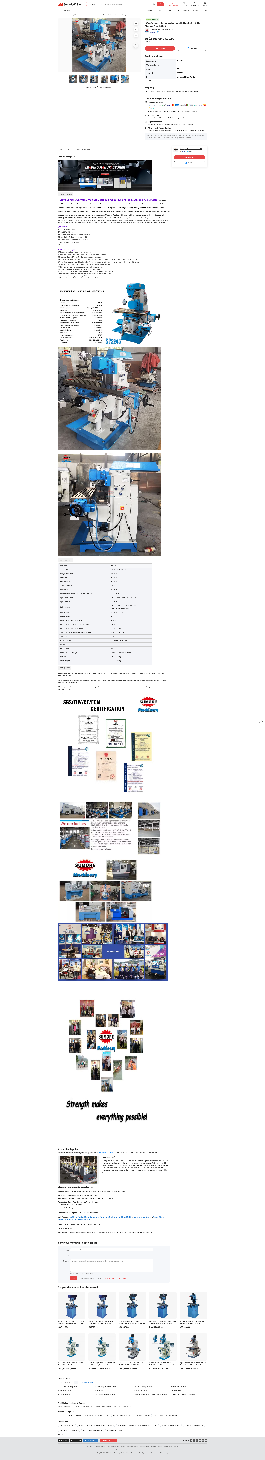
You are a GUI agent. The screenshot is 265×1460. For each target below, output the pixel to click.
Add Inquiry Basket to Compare (99, 87)
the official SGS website (107, 1153)
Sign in (205, 5)
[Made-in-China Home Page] (69, 4)
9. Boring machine (64, 1394)
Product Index (168, 1446)
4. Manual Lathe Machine (178, 1387)
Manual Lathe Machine (107, 1217)
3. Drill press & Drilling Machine (142, 1387)
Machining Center (139, 1217)
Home (60, 15)
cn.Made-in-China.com (152, 1449)
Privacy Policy (164, 1453)
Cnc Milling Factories (85, 1425)
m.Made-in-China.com (137, 1449)
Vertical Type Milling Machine (170, 1425)
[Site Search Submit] (160, 4)
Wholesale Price (144, 1446)
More (60, 1434)
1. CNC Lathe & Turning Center (67, 1387)
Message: (66, 1261)
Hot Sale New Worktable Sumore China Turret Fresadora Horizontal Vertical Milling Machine (100, 1323)
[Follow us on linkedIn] (206, 1440)
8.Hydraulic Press (175, 1390)
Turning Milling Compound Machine (166, 1415)
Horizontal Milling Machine (121, 1415)
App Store (63, 1440)
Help (170, 11)
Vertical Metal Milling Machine (193, 1425)
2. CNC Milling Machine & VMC (105, 1387)
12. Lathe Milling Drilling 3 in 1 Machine (182, 1394)
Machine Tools (96, 15)
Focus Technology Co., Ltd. (118, 1453)
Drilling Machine (103, 1415)
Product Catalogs (87, 1382)
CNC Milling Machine (91, 1217)
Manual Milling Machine (124, 1217)
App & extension (182, 11)
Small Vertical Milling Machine (69, 1430)
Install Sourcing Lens (109, 1440)
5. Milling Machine (63, 1390)
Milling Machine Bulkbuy (114, 1430)
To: (68, 1255)
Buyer (159, 11)
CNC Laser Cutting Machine (80, 1219)
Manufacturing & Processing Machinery (76, 15)
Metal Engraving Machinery (85, 1415)
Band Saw (149, 1217)
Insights (176, 1446)
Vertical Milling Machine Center (93, 1430)
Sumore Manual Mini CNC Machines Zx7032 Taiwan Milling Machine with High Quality (162, 1365)
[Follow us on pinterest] (203, 1440)
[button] (154, 4)
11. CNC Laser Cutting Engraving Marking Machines (149, 1394)
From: (67, 1250)
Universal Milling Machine (123, 15)
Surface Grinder (158, 1217)
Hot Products (90, 1446)
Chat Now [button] (193, 48)
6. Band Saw (99, 1390)
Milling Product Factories (126, 1425)
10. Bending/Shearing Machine (105, 1394)
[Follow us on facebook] (191, 1440)
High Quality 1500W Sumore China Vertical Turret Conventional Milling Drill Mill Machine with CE (162, 1323)
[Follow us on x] (194, 1440)
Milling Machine (108, 15)
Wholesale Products (132, 1446)
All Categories (65, 11)
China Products (100, 1446)
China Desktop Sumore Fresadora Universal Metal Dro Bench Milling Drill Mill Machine (132, 1323)
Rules (205, 11)
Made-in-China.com (123, 1449)
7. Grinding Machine (138, 1390)
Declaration (154, 1453)
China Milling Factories (67, 1425)
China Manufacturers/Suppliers (116, 1446)
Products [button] (91, 4)
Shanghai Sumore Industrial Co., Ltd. (161, 30)
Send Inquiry (160, 48)
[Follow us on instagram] (197, 1440)
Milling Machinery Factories (105, 1425)
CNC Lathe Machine (76, 1217)
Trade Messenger (90, 1440)
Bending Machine (64, 1219)
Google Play (76, 1440)
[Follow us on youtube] (200, 1440)
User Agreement (143, 1453)
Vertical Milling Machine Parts (147, 1425)
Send (73, 1278)
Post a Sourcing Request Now (115, 1278)
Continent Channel (156, 1446)
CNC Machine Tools (66, 1415)
